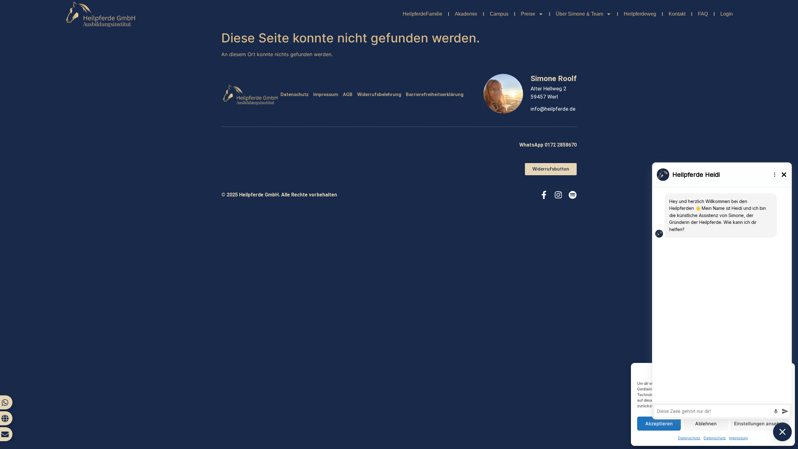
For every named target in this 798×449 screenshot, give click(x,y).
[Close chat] (782, 431)
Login (726, 14)
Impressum (325, 94)
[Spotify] (573, 195)
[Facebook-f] (544, 195)
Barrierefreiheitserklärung (435, 94)
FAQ (703, 14)
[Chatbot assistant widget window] (722, 290)
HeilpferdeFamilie (422, 14)
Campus (499, 14)
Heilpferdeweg (640, 14)
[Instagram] (558, 195)
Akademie (466, 14)
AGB (348, 94)
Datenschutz (295, 94)
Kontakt (677, 14)
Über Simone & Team (579, 14)
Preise (528, 14)
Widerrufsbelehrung (379, 94)
